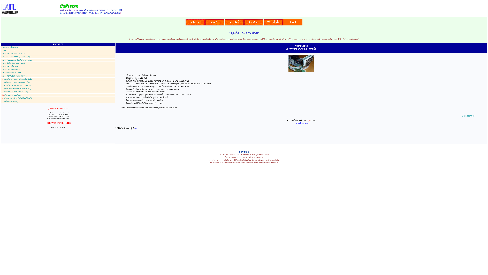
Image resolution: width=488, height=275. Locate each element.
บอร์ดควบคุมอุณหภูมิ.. (11, 101)
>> (136, 128)
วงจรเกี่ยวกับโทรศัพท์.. (10, 66)
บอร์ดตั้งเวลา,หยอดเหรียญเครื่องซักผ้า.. (17, 79)
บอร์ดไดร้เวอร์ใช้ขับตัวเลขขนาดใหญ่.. (17, 89)
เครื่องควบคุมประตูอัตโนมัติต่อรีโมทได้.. (17, 98)
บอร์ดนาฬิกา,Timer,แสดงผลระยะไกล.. (16, 82)
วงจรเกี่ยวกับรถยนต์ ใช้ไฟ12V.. (13, 54)
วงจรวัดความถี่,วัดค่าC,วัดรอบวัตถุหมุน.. (17, 57)
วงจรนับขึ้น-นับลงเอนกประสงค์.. (14, 63)
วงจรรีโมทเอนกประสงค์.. (11, 70)
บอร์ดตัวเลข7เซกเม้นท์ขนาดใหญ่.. (15, 92)
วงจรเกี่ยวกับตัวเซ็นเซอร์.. (11, 73)
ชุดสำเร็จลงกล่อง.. (9, 50)
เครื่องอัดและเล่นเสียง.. (11, 95)
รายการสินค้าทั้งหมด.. (10, 47)
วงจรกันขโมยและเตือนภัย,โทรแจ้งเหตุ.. (17, 60)
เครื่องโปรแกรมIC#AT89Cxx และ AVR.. (17, 85)
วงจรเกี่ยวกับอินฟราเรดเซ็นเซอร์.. (14, 76)
